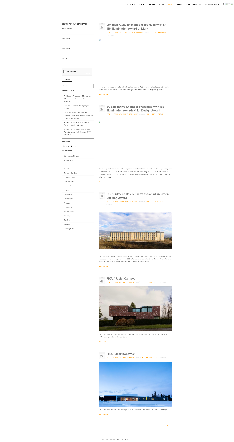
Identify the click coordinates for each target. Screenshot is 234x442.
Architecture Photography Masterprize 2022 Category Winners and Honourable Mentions (78, 98)
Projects (131, 4)
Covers (66, 190)
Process (67, 203)
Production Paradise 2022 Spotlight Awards (76, 107)
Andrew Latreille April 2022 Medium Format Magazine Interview (76, 124)
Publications (68, 207)
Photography (125, 32)
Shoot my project (193, 4)
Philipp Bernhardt (159, 32)
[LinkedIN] (226, 4)
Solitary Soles (69, 211)
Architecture (112, 32)
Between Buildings (70, 173)
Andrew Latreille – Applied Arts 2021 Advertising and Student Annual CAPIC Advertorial (77, 132)
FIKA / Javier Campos (121, 278)
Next (169, 426)
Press (161, 4)
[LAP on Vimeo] (229, 4)
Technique (67, 216)
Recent (142, 4)
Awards (122, 114)
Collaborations (69, 182)
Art (120, 282)
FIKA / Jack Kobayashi (121, 354)
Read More (103, 94)
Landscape (68, 194)
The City (67, 220)
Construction (68, 186)
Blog (170, 4)
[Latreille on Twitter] (231, 4)
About (179, 4)
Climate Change (69, 177)
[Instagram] (223, 4)
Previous (102, 426)
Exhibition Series (212, 4)
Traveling (67, 224)
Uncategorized (138, 32)
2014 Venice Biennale (71, 156)
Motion (152, 4)
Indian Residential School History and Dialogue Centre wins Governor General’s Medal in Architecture (78, 115)
